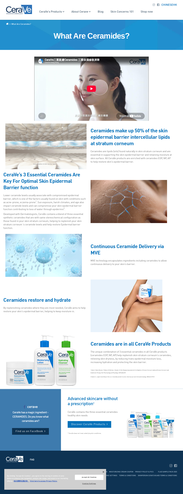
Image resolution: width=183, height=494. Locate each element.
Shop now (147, 11)
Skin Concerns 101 (122, 11)
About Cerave (79, 11)
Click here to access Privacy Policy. (43, 481)
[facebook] (175, 466)
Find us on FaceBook (29, 431)
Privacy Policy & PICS (144, 472)
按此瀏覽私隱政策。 (21, 481)
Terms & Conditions (127, 475)
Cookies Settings (89, 484)
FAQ (32, 460)
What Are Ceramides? (21, 24)
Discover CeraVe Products (88, 424)
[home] (7, 23)
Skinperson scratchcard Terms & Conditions (157, 475)
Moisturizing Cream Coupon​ (121, 472)
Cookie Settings (110, 475)
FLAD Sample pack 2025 (167, 472)
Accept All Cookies (89, 477)
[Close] (103, 472)
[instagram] (171, 466)
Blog (101, 11)
